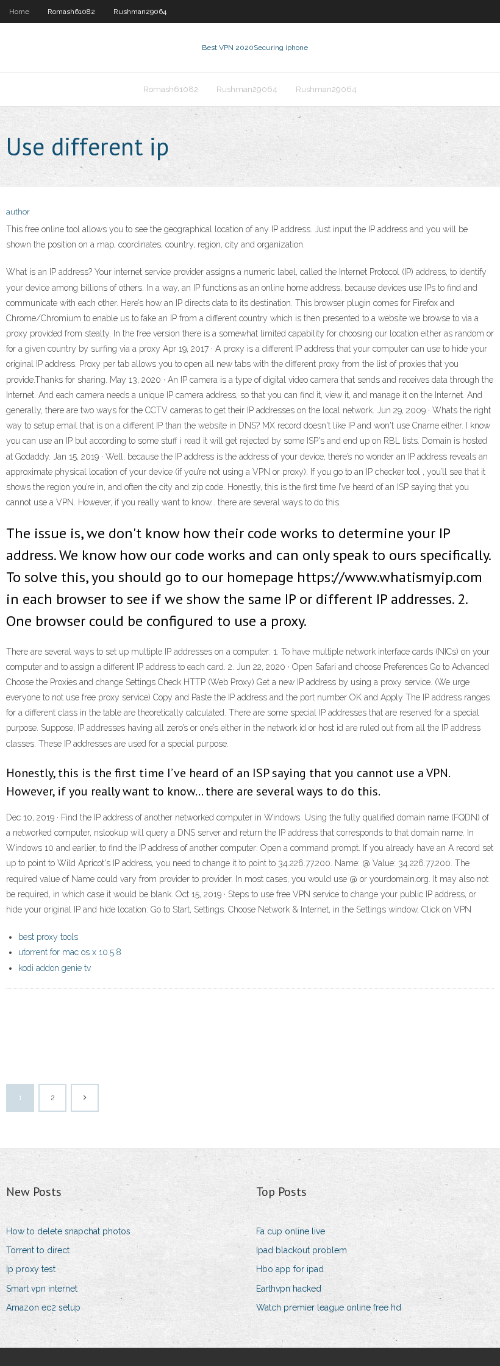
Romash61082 (71, 11)
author (18, 211)
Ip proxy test (30, 1269)
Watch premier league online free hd (328, 1307)
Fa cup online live (290, 1231)
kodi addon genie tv (54, 968)
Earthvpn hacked (288, 1288)
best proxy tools (48, 937)
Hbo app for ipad (290, 1269)
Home (19, 11)
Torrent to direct (38, 1250)
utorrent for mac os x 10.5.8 (69, 952)
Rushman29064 (139, 11)
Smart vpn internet (41, 1288)
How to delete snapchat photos (68, 1231)
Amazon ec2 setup (43, 1307)
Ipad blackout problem (301, 1250)
